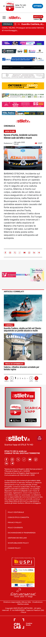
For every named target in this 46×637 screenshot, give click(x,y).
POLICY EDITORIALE (16, 512)
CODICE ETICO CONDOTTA (18, 517)
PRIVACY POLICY (14, 522)
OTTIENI (38, 6)
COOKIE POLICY (14, 548)
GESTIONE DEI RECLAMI (17, 538)
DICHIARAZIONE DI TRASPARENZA (22, 533)
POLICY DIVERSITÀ (15, 528)
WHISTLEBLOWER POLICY (18, 543)
